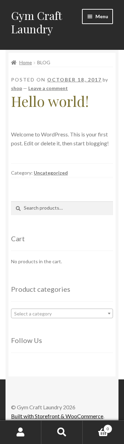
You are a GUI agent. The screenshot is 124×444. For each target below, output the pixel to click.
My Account (20, 432)
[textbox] (62, 314)
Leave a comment (48, 88)
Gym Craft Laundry (36, 22)
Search (62, 432)
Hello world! (50, 101)
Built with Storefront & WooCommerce (57, 416)
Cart (96, 426)
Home (25, 62)
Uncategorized (51, 173)
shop (16, 88)
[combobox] (62, 313)
